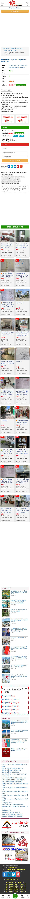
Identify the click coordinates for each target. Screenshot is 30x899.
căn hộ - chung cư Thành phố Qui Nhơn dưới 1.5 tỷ (15, 784)
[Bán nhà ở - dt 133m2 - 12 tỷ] (23, 353)
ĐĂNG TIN (15, 11)
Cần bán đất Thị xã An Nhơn (10, 772)
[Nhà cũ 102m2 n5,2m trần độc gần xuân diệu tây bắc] (8, 119)
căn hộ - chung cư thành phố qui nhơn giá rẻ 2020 (15, 792)
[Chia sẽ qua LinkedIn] (15, 166)
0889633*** (12, 85)
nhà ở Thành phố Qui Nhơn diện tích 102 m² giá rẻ (13, 177)
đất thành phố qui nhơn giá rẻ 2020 (12, 814)
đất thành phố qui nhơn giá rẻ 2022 (12, 816)
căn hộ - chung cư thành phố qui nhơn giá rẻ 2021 (15, 796)
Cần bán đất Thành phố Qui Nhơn (12, 770)
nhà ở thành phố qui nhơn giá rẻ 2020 (10, 183)
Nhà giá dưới (8, 696)
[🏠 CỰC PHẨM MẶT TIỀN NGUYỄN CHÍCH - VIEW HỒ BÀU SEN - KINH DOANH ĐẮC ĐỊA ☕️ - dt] (7, 295)
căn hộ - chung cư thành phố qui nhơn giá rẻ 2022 (15, 800)
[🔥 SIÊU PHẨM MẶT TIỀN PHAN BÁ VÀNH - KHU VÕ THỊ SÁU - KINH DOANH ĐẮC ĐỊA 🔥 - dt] (7, 265)
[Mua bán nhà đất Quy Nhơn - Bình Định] (15, 3)
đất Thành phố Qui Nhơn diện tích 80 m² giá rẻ (15, 807)
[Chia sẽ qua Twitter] (12, 166)
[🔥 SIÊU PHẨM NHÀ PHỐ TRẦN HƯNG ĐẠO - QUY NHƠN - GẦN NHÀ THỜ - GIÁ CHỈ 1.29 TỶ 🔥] (23, 412)
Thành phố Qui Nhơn (18, 67)
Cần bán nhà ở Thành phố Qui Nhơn (18, 172)
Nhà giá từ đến (10, 699)
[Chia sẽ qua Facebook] (9, 166)
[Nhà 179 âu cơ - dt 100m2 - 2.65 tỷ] (23, 295)
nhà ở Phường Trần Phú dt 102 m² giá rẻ (11, 179)
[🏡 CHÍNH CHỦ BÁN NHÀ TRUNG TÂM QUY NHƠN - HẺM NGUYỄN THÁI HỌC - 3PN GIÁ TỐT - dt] (7, 442)
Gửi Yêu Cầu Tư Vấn (15, 160)
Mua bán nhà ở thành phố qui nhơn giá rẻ (11, 181)
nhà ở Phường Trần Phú (7, 174)
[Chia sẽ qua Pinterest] (18, 166)
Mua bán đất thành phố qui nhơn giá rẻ (13, 780)
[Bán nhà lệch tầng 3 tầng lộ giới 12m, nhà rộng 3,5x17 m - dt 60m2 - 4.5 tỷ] (7, 236)
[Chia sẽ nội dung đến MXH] (21, 166)
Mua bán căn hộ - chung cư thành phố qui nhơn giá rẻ (14, 775)
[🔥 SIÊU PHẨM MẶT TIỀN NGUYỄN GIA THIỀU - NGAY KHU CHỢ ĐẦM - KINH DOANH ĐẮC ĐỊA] (7, 471)
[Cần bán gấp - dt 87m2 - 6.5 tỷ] (7, 412)
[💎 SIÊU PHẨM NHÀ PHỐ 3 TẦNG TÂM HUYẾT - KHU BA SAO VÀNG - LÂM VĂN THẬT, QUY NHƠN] (23, 442)
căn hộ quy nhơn (7, 803)
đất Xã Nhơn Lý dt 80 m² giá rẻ (11, 812)
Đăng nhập (12, 8)
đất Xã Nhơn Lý (6, 810)
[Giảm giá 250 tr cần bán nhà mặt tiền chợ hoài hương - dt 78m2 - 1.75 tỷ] (7, 324)
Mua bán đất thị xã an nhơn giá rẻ (12, 782)
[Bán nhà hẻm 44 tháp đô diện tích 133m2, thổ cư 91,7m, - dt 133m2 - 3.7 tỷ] (7, 353)
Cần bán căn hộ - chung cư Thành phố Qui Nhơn (14, 765)
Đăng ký (18, 8)
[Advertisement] (15, 29)
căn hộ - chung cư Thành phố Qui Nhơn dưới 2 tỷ (15, 788)
